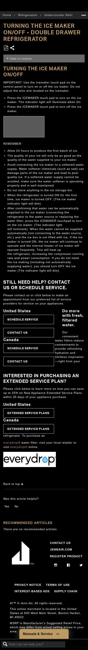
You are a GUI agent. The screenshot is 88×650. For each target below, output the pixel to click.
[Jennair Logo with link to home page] (23, 563)
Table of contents (21, 58)
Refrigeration (28, 15)
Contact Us (17, 332)
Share (12, 48)
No (16, 506)
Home (7, 15)
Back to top (11, 484)
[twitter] (81, 565)
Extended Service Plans (28, 413)
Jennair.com (61, 549)
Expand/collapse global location (83, 13)
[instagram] (56, 565)
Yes (6, 506)
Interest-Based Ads (32, 591)
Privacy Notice (28, 584)
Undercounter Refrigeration (65, 15)
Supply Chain (65, 591)
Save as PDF (6, 48)
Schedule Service (22, 319)
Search (5, 644)
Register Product (66, 556)
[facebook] (68, 565)
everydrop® (11, 442)
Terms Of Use (58, 584)
